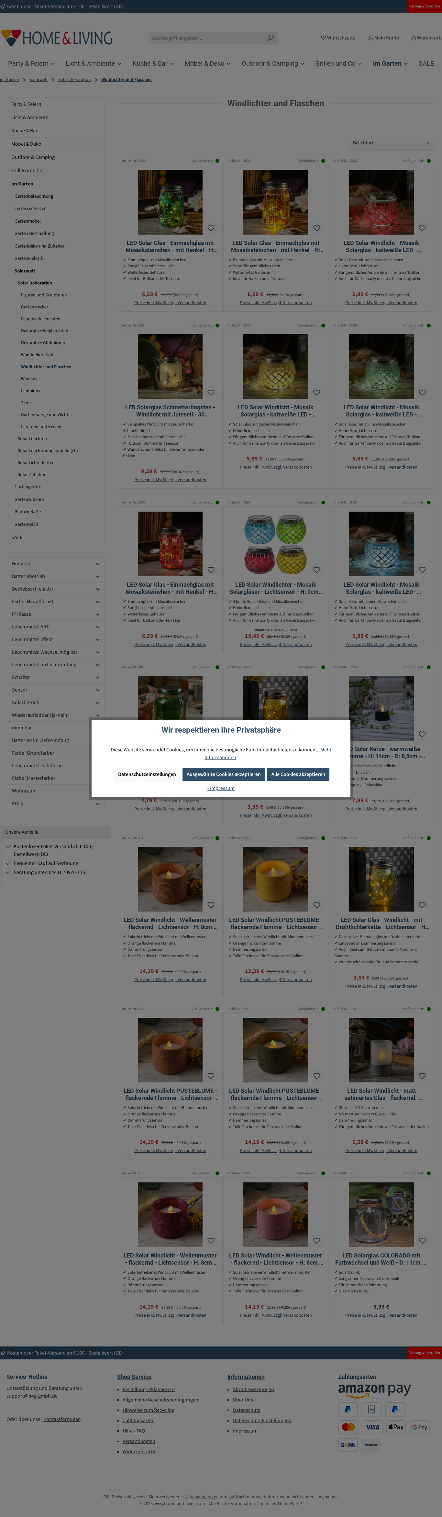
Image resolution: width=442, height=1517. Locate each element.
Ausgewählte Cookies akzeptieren (224, 774)
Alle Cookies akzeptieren (298, 774)
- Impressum (221, 788)
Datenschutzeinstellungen (147, 774)
